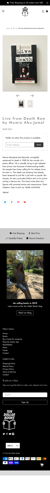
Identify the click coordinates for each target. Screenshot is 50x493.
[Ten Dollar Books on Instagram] (13, 434)
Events (5, 350)
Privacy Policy (8, 369)
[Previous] (18, 96)
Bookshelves (7, 344)
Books (5, 336)
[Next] (32, 96)
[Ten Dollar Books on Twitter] (4, 434)
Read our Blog (25, 312)
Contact (6, 353)
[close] (47, 2)
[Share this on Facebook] (11, 202)
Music (5, 347)
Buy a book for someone (12, 339)
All (14, 28)
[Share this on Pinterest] (18, 202)
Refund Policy (8, 366)
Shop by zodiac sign (11, 341)
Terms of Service (9, 372)
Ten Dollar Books (14, 453)
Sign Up (25, 402)
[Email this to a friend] (24, 202)
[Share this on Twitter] (5, 202)
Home (8, 28)
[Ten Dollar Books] (25, 11)
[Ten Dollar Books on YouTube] (10, 434)
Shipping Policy (9, 363)
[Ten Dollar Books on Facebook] (7, 434)
